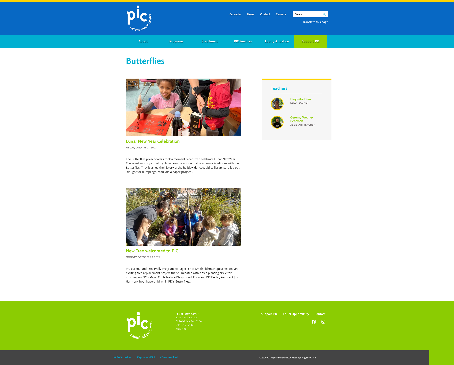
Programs (176, 41)
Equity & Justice (277, 41)
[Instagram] (323, 322)
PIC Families (243, 41)
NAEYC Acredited (123, 357)
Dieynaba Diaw (300, 99)
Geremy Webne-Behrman (301, 119)
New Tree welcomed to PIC (152, 250)
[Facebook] (314, 322)
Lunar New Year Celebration (153, 141)
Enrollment (210, 41)
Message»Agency (301, 357)
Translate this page (315, 22)
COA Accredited (169, 357)
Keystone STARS (146, 357)
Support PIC (311, 41)
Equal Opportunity (296, 314)
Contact (320, 314)
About (143, 41)
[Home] (139, 18)
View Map (181, 328)
